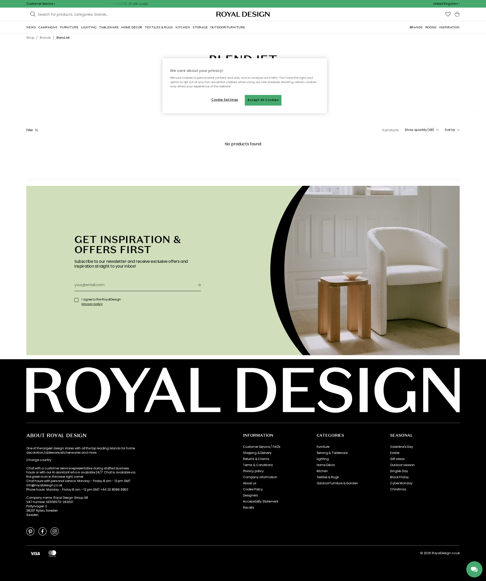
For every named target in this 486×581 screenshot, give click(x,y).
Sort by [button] (450, 130)
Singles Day (399, 471)
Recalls (248, 507)
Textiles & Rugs (328, 477)
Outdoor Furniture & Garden (337, 483)
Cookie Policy (253, 489)
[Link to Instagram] (55, 531)
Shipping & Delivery (257, 452)
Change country (38, 460)
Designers (250, 495)
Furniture (323, 446)
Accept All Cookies (263, 100)
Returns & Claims (256, 458)
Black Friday (399, 477)
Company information (260, 477)
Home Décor (326, 465)
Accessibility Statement (260, 501)
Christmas (398, 489)
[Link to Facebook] (42, 531)
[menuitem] (31, 27)
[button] (446, 4)
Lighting (323, 458)
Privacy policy (253, 471)
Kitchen (322, 471)
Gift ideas (397, 458)
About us (249, 483)
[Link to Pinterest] (30, 531)
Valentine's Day (401, 446)
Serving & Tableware (332, 452)
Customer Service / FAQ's (261, 446)
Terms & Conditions (258, 465)
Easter (394, 452)
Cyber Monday (401, 483)
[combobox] (446, 4)
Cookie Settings (224, 100)
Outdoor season (402, 465)
